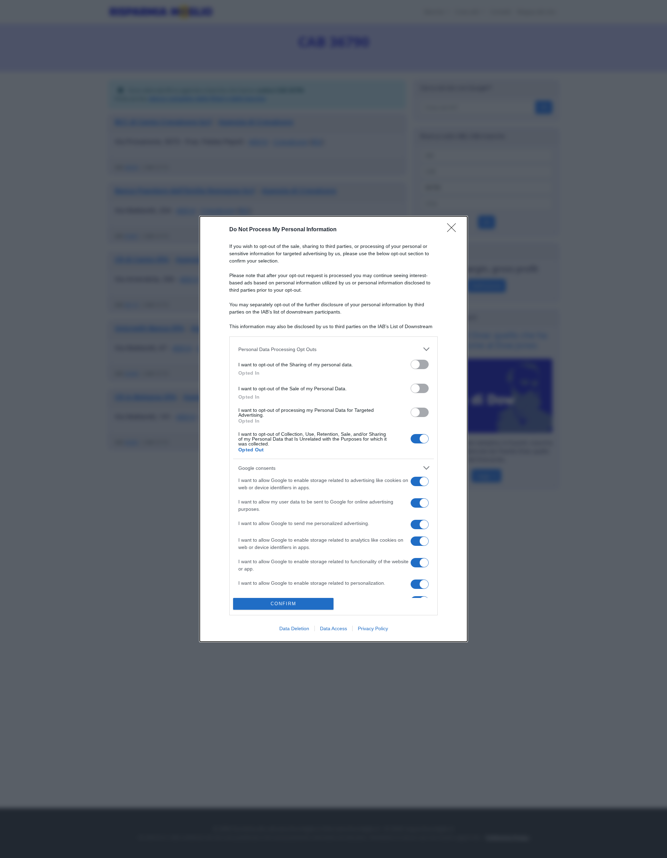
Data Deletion (294, 628)
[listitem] (333, 349)
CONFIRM (283, 603)
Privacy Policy (373, 628)
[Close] (453, 229)
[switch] (420, 364)
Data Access (333, 628)
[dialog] (333, 428)
